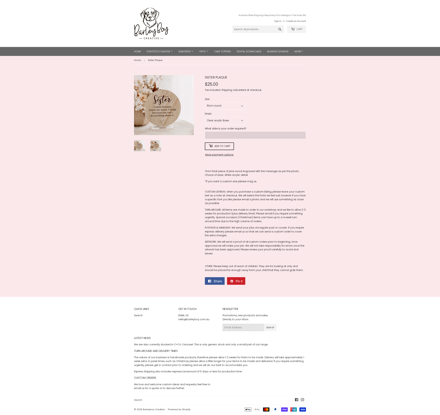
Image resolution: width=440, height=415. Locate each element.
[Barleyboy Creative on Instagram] (302, 400)
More (297, 51)
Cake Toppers (222, 51)
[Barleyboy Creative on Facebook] (296, 400)
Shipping (226, 90)
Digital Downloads (249, 51)
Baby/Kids (185, 51)
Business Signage (278, 51)
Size (207, 99)
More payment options (219, 154)
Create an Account (296, 21)
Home (137, 51)
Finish (208, 113)
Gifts (202, 51)
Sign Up (270, 327)
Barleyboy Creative (154, 409)
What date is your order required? (225, 128)
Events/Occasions (159, 51)
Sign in (277, 21)
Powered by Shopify (179, 409)
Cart (299, 29)
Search (138, 315)
